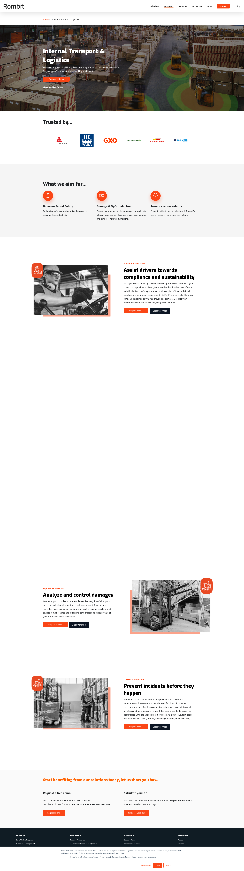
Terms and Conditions (132, 844)
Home (46, 19)
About (180, 840)
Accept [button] (157, 865)
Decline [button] (168, 865)
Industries (168, 6)
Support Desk (129, 840)
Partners (181, 844)
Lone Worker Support (24, 840)
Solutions (154, 6)
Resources (197, 6)
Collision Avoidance (77, 840)
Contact (223, 6)
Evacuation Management (25, 844)
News (209, 6)
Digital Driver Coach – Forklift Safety (83, 844)
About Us (183, 6)
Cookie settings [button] (146, 865)
